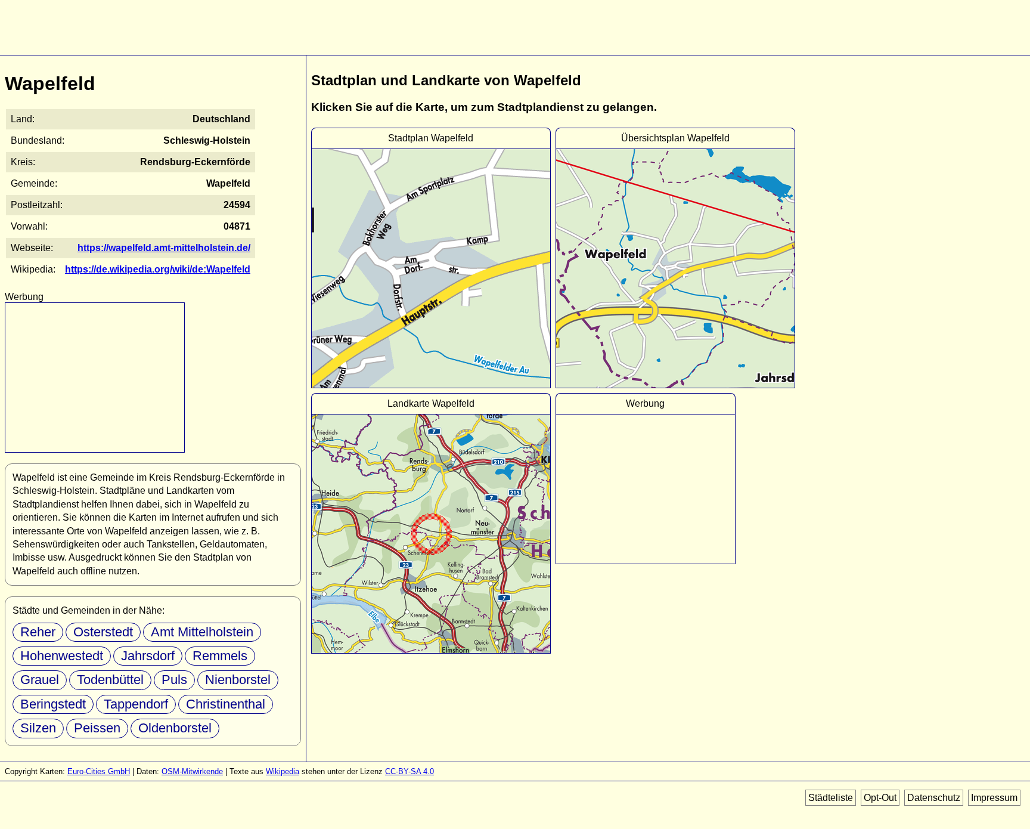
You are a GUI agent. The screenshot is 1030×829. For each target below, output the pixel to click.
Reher (37, 631)
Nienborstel (238, 679)
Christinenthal (225, 704)
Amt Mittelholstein (202, 631)
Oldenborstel (175, 727)
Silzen (38, 727)
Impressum (994, 798)
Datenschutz (933, 798)
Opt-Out (880, 798)
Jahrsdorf (148, 655)
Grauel (39, 679)
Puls (174, 679)
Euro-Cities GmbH (98, 771)
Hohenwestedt (61, 655)
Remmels (220, 655)
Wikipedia (282, 771)
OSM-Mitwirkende (192, 771)
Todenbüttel (110, 679)
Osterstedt (103, 631)
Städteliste (830, 798)
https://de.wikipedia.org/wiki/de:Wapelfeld (157, 269)
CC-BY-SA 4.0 (409, 771)
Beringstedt (53, 704)
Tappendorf (136, 704)
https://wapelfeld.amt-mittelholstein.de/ (163, 248)
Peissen (97, 727)
